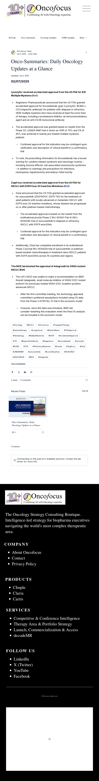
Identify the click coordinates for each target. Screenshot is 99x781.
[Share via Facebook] (12, 372)
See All (85, 391)
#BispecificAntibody (29, 341)
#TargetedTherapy (61, 325)
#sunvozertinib (34, 352)
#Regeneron (48, 341)
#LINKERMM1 (18, 352)
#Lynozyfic (79, 341)
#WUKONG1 (69, 352)
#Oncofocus (43, 325)
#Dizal (82, 346)
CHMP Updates (68, 38)
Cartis (18, 599)
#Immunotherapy (20, 330)
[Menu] (86, 8)
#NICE (31, 357)
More (82, 38)
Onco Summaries (28, 38)
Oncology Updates (48, 38)
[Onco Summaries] (28, 406)
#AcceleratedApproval (68, 336)
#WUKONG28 (18, 357)
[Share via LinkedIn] (25, 372)
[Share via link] (31, 372)
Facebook (22, 676)
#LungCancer (37, 330)
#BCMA (16, 346)
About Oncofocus (26, 552)
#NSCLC (30, 325)
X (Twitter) (23, 664)
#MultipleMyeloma (36, 336)
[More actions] (86, 52)
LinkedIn (22, 659)
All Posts (12, 38)
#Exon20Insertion (52, 352)
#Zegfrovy (70, 346)
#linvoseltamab (64, 341)
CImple (20, 587)
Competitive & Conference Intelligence (47, 618)
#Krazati (58, 346)
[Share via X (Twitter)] (18, 372)
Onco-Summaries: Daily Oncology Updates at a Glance (26, 423)
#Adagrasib (43, 357)
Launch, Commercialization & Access (46, 629)
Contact (18, 558)
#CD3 (25, 346)
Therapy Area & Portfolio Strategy (43, 624)
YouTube (21, 670)
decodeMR (23, 635)
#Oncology (17, 325)
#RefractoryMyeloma (42, 346)
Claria (18, 593)
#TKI (15, 341)
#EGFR (51, 336)
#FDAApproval (70, 330)
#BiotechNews (53, 330)
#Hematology (18, 336)
